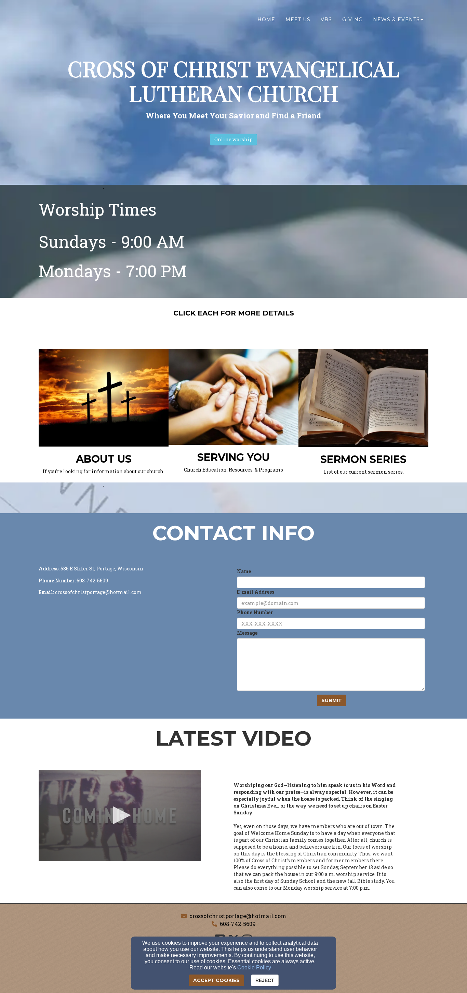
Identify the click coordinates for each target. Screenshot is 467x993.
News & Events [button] (396, 19)
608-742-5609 (238, 923)
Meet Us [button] (297, 19)
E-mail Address (255, 592)
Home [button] (266, 19)
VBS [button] (326, 19)
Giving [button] (352, 19)
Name (244, 571)
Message (247, 633)
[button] (120, 815)
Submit (331, 700)
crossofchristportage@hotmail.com (237, 915)
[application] (120, 815)
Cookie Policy (254, 967)
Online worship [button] (233, 139)
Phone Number (255, 612)
